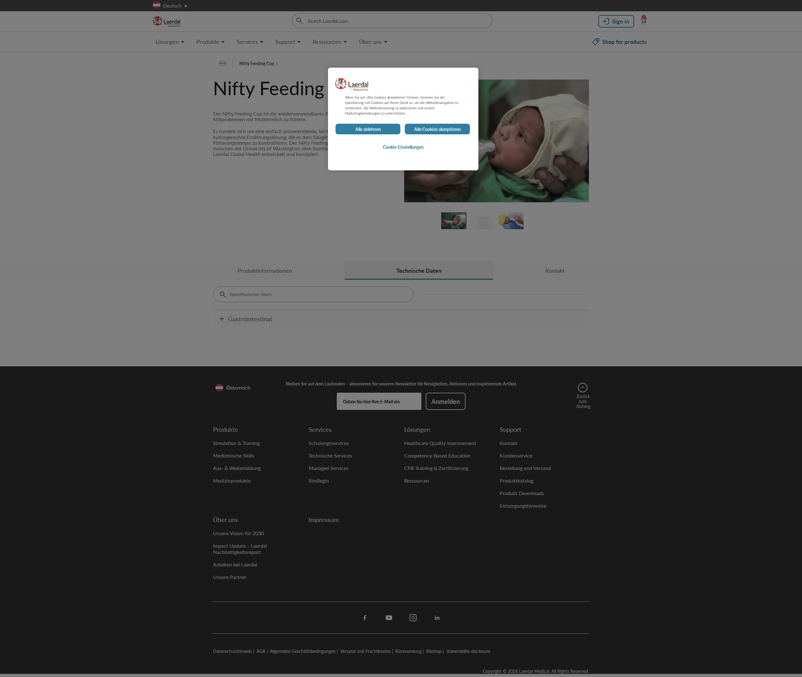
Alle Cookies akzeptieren (437, 129)
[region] (403, 119)
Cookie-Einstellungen (403, 147)
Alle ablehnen (368, 129)
